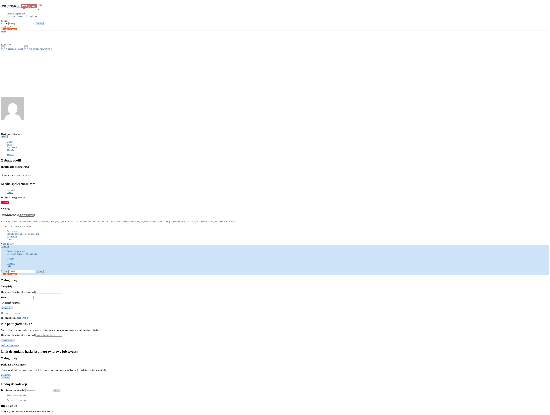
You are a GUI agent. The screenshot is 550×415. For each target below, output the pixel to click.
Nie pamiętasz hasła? (10, 313)
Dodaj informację (9, 29)
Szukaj (39, 24)
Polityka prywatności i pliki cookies (23, 234)
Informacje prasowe (16, 13)
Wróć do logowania (10, 345)
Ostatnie (10, 258)
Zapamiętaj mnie (12, 303)
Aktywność (12, 147)
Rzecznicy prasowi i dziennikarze (22, 16)
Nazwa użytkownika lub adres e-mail (18, 292)
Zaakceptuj (6, 375)
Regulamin (12, 236)
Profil (9, 144)
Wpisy (10, 142)
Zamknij (5, 246)
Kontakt (10, 239)
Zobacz (10, 154)
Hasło (3, 297)
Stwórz (5, 202)
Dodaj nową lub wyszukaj (13, 390)
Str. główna (12, 231)
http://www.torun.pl (23, 175)
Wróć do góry (7, 244)
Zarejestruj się (23, 318)
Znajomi (10, 149)
